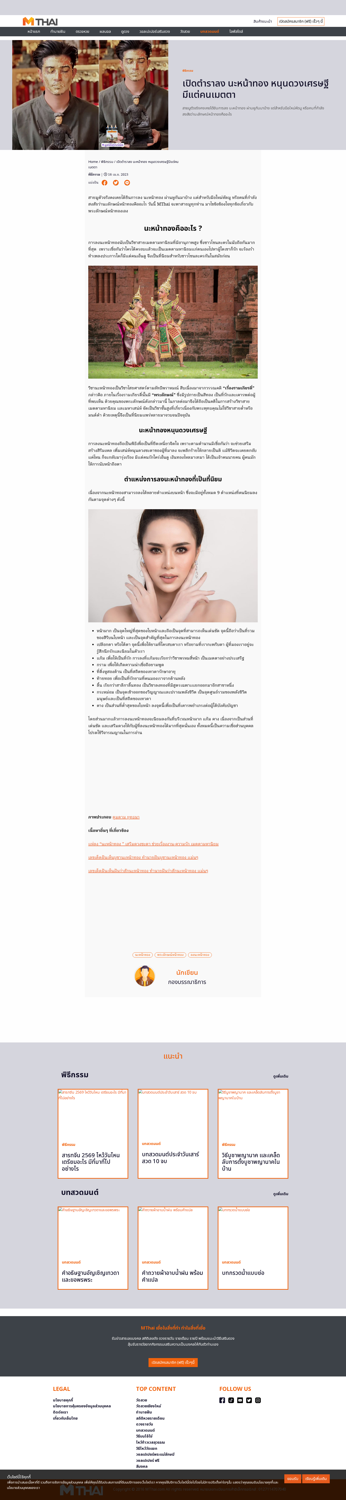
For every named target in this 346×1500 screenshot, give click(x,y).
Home (93, 161)
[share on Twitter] (116, 183)
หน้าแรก (34, 31)
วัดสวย (185, 31)
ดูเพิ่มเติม (280, 1076)
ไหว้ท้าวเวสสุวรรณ (150, 1442)
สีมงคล (142, 1466)
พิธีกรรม (187, 70)
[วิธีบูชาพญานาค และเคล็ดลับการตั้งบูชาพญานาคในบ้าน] (253, 1114)
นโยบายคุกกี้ (63, 1400)
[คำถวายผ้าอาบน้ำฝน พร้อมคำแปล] (173, 1231)
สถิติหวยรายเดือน (150, 1418)
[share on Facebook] (105, 183)
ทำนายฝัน (57, 31)
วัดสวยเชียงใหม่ (148, 1406)
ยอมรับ (292, 1479)
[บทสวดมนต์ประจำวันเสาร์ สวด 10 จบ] (173, 1114)
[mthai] (40, 21)
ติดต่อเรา (60, 1412)
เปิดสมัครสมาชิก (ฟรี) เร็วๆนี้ (173, 1362)
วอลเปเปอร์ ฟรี (147, 1460)
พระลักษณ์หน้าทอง (170, 955)
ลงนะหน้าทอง (200, 955)
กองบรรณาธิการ (187, 982)
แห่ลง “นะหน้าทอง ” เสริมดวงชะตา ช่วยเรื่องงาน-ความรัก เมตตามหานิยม (153, 844)
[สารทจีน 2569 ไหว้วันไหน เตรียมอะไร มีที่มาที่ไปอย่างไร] (93, 1114)
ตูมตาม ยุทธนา (126, 817)
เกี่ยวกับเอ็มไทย (65, 1418)
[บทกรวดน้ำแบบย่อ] (253, 1231)
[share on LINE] (127, 183)
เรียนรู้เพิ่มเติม (316, 1479)
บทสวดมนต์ (209, 31)
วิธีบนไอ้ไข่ (144, 1436)
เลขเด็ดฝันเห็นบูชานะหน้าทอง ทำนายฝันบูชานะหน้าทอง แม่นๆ (143, 857)
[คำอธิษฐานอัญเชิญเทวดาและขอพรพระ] (93, 1231)
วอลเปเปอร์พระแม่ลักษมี (155, 1454)
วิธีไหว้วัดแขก (146, 1448)
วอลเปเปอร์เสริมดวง (155, 31)
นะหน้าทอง (142, 955)
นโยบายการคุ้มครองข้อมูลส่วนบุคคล (82, 1406)
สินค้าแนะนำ (262, 21)
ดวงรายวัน (144, 1424)
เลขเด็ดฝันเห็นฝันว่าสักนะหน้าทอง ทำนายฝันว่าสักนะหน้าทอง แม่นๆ (148, 871)
